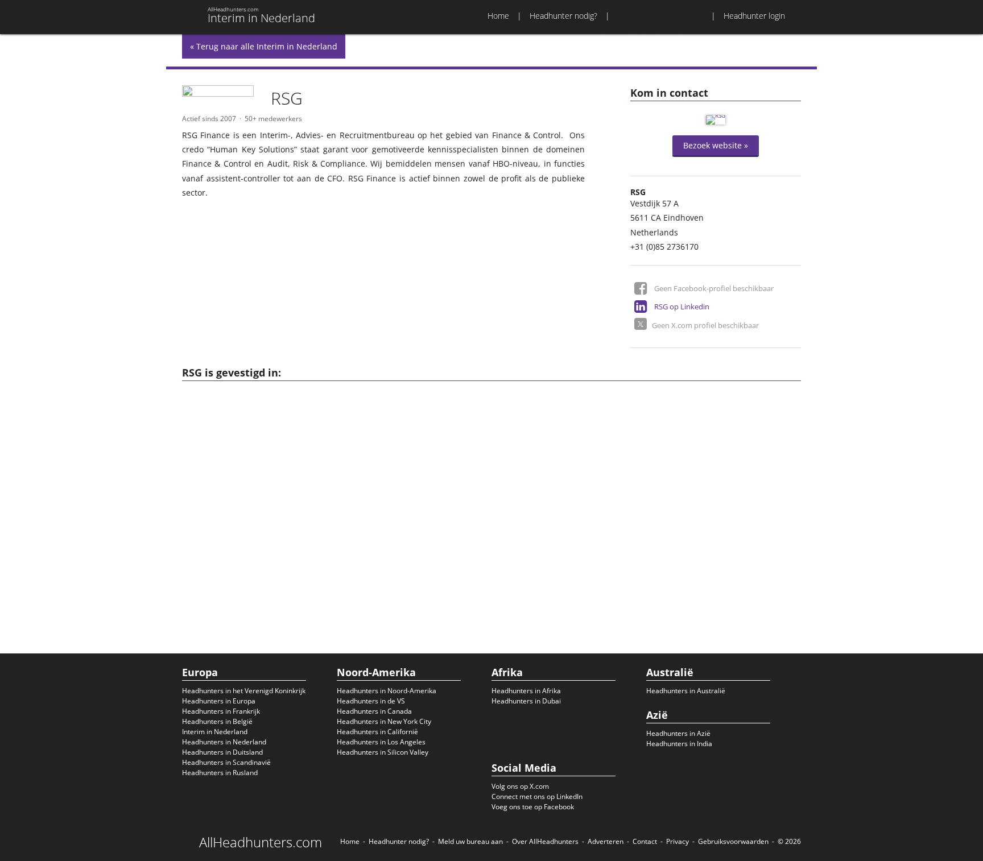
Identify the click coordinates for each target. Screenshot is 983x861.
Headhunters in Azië (678, 733)
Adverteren (605, 841)
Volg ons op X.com (520, 786)
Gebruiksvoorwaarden (733, 841)
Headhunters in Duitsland (222, 752)
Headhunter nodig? (563, 15)
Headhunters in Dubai (526, 701)
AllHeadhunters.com (260, 842)
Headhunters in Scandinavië (226, 762)
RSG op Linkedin (681, 306)
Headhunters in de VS (371, 701)
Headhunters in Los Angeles (381, 742)
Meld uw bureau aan (470, 841)
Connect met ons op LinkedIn (537, 796)
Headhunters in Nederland (224, 742)
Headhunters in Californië (377, 731)
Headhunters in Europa (218, 701)
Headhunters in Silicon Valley (382, 752)
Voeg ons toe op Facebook (532, 807)
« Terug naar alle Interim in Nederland (263, 46)
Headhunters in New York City (384, 721)
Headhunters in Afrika (526, 691)
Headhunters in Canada (374, 711)
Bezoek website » (715, 145)
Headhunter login (754, 15)
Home (498, 15)
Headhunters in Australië (685, 691)
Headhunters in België (217, 721)
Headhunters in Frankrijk (221, 711)
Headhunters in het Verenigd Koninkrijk (243, 691)
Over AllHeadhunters (545, 841)
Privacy (677, 841)
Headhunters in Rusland (220, 772)
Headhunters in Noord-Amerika (386, 691)
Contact (645, 841)
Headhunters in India (679, 743)
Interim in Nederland (214, 731)
